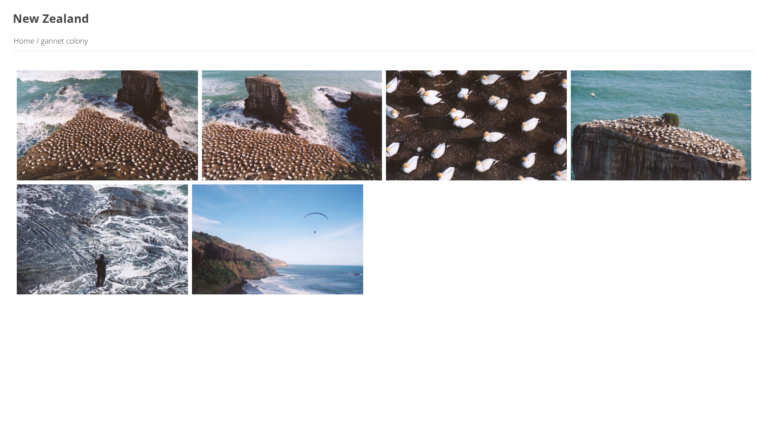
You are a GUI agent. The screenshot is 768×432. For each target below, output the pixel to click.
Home (24, 40)
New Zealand (51, 18)
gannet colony (64, 40)
